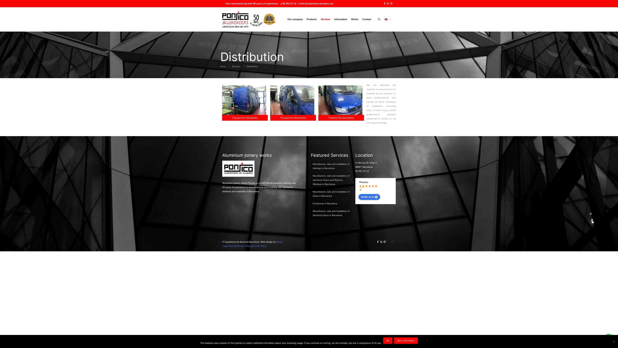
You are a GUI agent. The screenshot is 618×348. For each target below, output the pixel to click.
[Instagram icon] (391, 3)
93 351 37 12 (289, 3)
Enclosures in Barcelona (325, 203)
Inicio (223, 66)
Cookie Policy (260, 246)
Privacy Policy (244, 246)
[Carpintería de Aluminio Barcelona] (242, 19)
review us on (367, 196)
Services (236, 66)
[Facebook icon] (384, 3)
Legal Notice (228, 246)
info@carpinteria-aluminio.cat (316, 3)
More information (406, 340)
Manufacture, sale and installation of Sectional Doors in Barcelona (331, 213)
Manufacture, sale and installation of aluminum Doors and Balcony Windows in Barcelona (331, 179)
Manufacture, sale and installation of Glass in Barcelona (331, 193)
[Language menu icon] (387, 19)
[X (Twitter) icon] (388, 3)
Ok (387, 340)
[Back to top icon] (392, 241)
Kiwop (279, 242)
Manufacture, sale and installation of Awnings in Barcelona (331, 166)
